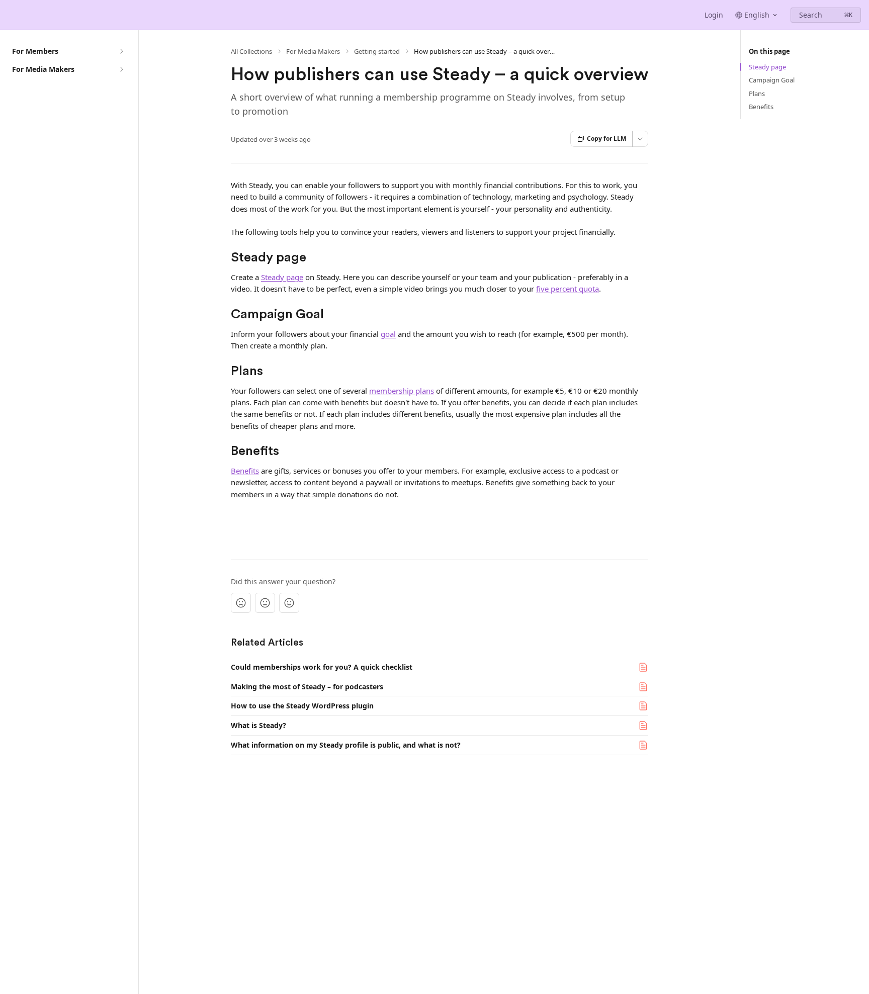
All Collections (251, 51)
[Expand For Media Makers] (121, 69)
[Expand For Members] (121, 51)
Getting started (377, 51)
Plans (757, 93)
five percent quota (567, 289)
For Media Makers (313, 51)
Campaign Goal (772, 79)
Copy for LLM (606, 138)
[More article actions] (640, 139)
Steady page (282, 277)
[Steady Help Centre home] (10, 15)
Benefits (245, 471)
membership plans (401, 391)
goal (388, 334)
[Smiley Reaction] (289, 603)
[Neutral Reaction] (265, 603)
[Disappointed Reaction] (241, 603)
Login (714, 15)
